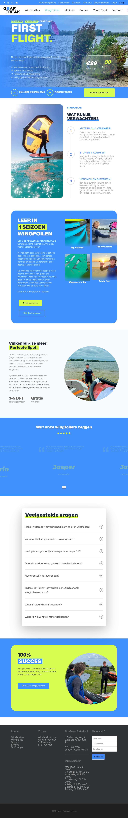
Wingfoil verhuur (47, 739)
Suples (14, 742)
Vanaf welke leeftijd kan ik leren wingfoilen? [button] (49, 539)
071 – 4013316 (72, 747)
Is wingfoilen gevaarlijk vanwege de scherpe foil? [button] (53, 551)
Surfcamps (17, 747)
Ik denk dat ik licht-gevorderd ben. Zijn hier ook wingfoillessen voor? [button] (52, 590)
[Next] (65, 487)
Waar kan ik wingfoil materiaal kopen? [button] (47, 616)
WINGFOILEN (17, 21)
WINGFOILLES (31, 21)
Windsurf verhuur (47, 737)
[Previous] (63, 487)
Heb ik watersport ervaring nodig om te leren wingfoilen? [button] (57, 526)
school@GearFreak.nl (76, 749)
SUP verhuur (45, 742)
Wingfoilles (17, 739)
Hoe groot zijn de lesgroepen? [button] (42, 575)
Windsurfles (17, 737)
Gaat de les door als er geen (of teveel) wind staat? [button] (53, 563)
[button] (99, 92)
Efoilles (15, 744)
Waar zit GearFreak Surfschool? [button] (43, 604)
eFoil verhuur (45, 744)
